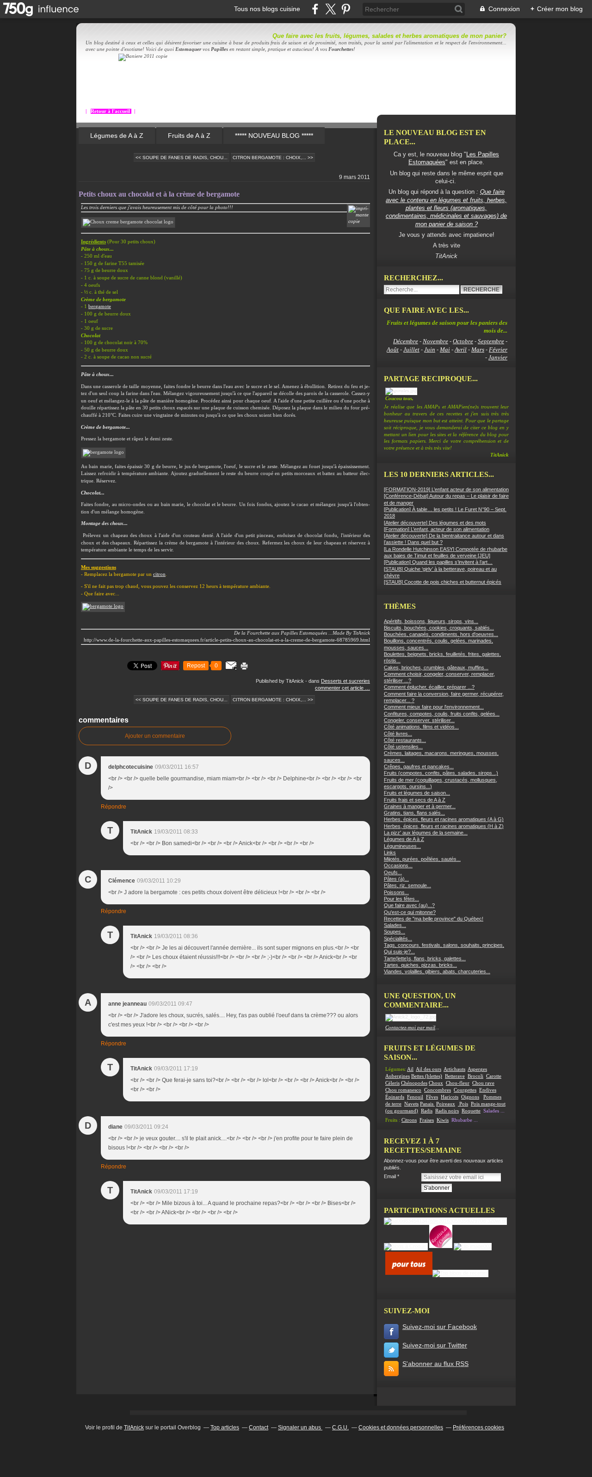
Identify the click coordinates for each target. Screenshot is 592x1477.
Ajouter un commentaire (155, 736)
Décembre (405, 341)
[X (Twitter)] (330, 9)
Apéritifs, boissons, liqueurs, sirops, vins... (431, 621)
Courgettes (465, 1090)
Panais (427, 1103)
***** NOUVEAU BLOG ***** (274, 135)
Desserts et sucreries (345, 681)
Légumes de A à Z (116, 135)
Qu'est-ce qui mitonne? (410, 912)
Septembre (491, 341)
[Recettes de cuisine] (408, 1273)
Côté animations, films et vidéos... (421, 726)
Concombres (437, 1090)
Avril (461, 349)
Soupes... (394, 931)
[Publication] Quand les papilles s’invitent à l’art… (438, 562)
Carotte (493, 1076)
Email (390, 1176)
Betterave (455, 1076)
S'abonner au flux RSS (435, 1363)
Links (390, 852)
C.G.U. (340, 1427)
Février (498, 349)
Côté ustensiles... (403, 746)
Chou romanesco (403, 1090)
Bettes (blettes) (426, 1076)
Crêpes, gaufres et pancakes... (419, 766)
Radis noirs (447, 1110)
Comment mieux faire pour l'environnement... (434, 707)
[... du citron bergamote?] (103, 606)
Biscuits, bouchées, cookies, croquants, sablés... (439, 627)
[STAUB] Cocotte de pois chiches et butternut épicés (442, 582)
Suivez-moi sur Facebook (439, 1326)
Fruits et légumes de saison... (417, 793)
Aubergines (397, 1076)
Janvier (497, 357)
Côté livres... (398, 733)
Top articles (224, 1427)
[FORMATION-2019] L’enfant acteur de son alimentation (446, 489)
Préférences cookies (478, 1427)
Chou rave (483, 1083)
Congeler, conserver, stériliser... (419, 720)
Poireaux (445, 1103)
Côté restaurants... (405, 740)
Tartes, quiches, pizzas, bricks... (420, 965)
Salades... (395, 925)
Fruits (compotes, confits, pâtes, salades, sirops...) (441, 773)
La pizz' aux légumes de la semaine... (426, 832)
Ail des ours (428, 1069)
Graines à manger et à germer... (420, 806)
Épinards (394, 1097)
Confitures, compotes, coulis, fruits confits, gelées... (442, 714)
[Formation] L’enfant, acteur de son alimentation (436, 529)
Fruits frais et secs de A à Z (414, 800)
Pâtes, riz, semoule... (407, 885)
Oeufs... (393, 872)
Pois (463, 1103)
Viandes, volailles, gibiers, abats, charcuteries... (437, 971)
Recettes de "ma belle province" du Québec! (433, 918)
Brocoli (475, 1076)
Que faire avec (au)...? (409, 905)
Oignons (470, 1097)
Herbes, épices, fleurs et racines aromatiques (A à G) (444, 819)
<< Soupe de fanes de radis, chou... (182, 157)
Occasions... (398, 865)
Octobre (463, 341)
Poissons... (396, 892)
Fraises (426, 1120)
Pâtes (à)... (396, 879)
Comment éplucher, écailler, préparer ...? (429, 687)
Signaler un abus (300, 1427)
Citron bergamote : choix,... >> (273, 157)
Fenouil (415, 1097)
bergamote (99, 306)
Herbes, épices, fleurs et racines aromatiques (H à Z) (444, 826)
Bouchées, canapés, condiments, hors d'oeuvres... (441, 634)
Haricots (449, 1097)
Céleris (392, 1083)
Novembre (435, 341)
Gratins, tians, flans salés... (414, 813)
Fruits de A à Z (189, 135)
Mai (445, 349)
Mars (477, 349)
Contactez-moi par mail (410, 1027)
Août (393, 349)
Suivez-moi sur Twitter (434, 1345)
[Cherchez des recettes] (460, 1273)
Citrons (409, 1120)
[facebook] (315, 9)
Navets (411, 1103)
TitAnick (134, 1427)
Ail (410, 1069)
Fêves (432, 1097)
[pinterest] (346, 9)
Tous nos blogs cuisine (267, 8)
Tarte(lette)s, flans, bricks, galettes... (425, 958)
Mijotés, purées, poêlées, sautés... (422, 859)
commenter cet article (340, 688)
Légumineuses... (402, 846)
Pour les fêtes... (401, 899)
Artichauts (454, 1069)
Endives (487, 1090)
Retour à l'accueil (111, 111)
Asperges (477, 1069)
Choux (436, 1083)
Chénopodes (414, 1083)
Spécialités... (398, 938)
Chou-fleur (457, 1083)
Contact (258, 1427)
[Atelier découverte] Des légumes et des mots (435, 522)
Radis (426, 1110)
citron (159, 574)
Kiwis (443, 1120)
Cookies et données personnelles (400, 1427)
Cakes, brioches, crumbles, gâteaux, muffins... (436, 667)
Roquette (471, 1110)
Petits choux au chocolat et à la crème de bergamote (159, 194)
